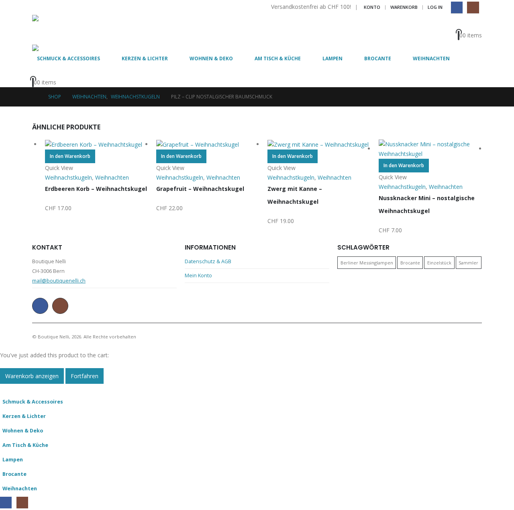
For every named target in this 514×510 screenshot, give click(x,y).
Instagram (60, 306)
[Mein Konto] (472, 24)
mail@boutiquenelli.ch (59, 280)
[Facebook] (457, 7)
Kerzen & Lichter (145, 58)
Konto (372, 7)
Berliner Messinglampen (367, 263)
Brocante (377, 58)
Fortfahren (84, 376)
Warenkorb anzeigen (32, 376)
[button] (5, 388)
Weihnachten (431, 58)
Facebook (40, 306)
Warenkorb (404, 7)
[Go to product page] (96, 144)
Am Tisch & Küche (278, 58)
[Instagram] (473, 7)
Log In (435, 7)
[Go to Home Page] (34, 97)
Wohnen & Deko (211, 58)
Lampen (332, 58)
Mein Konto (198, 275)
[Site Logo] (54, 30)
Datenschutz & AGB (208, 261)
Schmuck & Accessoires (68, 58)
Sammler (468, 263)
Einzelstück (439, 263)
